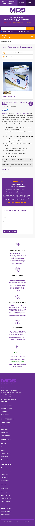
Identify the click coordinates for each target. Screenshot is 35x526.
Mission (3, 447)
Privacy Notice (5, 477)
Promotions (5, 515)
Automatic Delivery (6, 511)
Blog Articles (6, 492)
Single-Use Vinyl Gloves (16, 47)
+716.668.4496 (7, 395)
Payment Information (6, 471)
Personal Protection (6, 405)
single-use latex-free (21, 114)
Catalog (7, 46)
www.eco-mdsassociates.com (9, 399)
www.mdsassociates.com (7, 397)
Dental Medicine (5, 423)
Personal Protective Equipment (16, 46)
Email (4, 217)
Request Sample (10, 57)
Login (22, 3)
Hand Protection (27, 46)
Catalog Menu (7, 41)
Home (3, 46)
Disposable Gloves (6, 47)
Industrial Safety (5, 436)
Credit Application (6, 468)
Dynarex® (4, 114)
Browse (5, 37)
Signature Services (6, 508)
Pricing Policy (4, 474)
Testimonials (4, 457)
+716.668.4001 (18, 392)
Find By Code (25, 32)
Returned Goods (5, 481)
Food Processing (5, 426)
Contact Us (4, 450)
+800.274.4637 (10, 392)
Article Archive (5, 505)
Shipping (3, 484)
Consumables (4, 411)
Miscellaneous (5, 415)
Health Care (4, 432)
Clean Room (4, 429)
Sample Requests (5, 453)
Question (5, 222)
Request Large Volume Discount (14, 53)
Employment (4, 460)
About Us (3, 444)
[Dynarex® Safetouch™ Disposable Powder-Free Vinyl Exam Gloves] (17, 76)
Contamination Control (7, 408)
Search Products (8, 32)
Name (4, 213)
